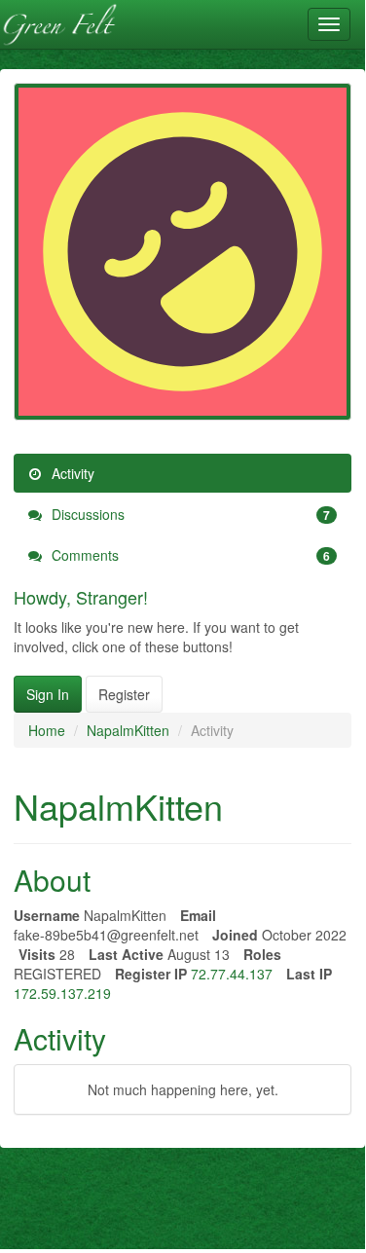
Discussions (189, 514)
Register (124, 694)
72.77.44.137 (232, 973)
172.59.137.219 (62, 993)
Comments (189, 555)
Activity (71, 473)
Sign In (47, 694)
